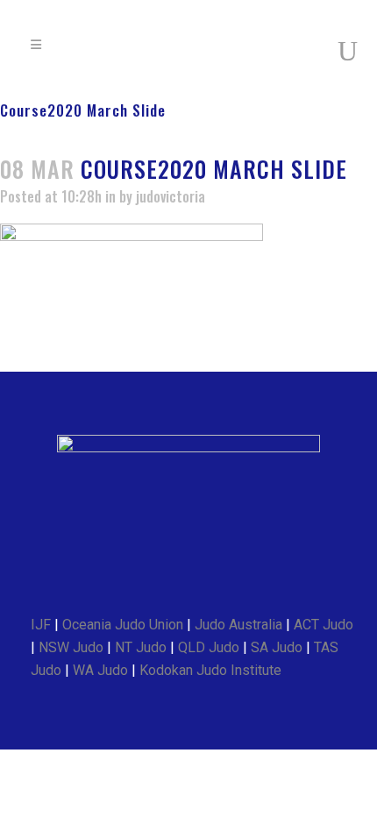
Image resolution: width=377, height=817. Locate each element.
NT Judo (141, 647)
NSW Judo (71, 647)
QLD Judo (208, 647)
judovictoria (170, 196)
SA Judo (276, 647)
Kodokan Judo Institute (210, 670)
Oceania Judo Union (122, 624)
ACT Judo (323, 624)
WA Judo (100, 670)
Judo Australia (238, 624)
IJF (41, 624)
